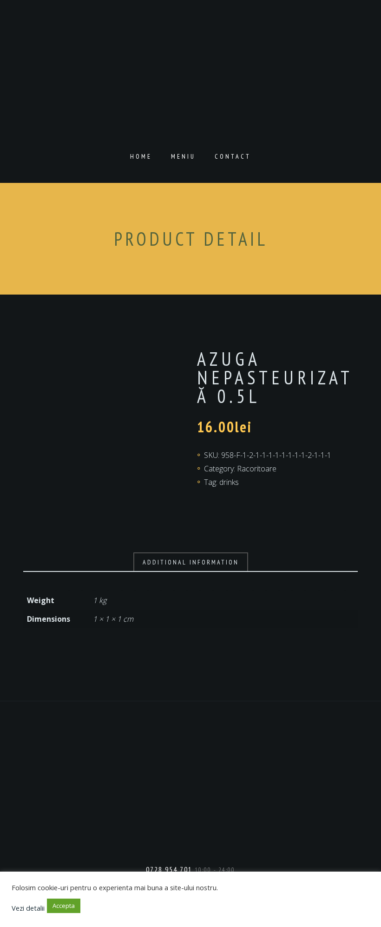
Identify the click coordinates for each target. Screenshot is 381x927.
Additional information (191, 562)
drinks (229, 482)
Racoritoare (256, 469)
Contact (233, 156)
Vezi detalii (28, 907)
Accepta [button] (64, 905)
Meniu (183, 156)
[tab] (190, 562)
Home (141, 156)
